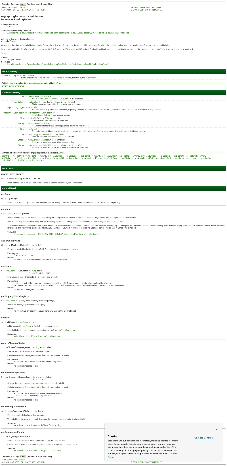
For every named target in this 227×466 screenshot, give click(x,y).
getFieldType (164, 156)
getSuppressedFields (37, 124)
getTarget (32, 129)
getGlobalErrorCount (12, 158)
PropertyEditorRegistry (15, 113)
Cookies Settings (203, 438)
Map (8, 107)
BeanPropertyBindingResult (65, 33)
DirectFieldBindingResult (101, 33)
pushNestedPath (163, 158)
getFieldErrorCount (90, 156)
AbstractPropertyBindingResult (40, 33)
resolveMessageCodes (37, 140)
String (12, 76)
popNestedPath (147, 158)
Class (57, 102)
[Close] (216, 429)
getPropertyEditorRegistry (41, 113)
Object (22, 107)
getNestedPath (50, 158)
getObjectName (66, 158)
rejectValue (205, 158)
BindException (84, 33)
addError (31, 97)
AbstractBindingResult (16, 33)
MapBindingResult (121, 33)
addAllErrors (8, 156)
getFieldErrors (131, 156)
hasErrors (80, 158)
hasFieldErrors (94, 158)
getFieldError (55, 156)
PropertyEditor (19, 102)
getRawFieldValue (36, 118)
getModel (31, 107)
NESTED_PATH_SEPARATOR (13, 86)
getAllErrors (23, 156)
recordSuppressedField (38, 134)
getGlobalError (197, 156)
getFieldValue (181, 156)
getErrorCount (39, 156)
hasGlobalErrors (130, 158)
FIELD (23, 10)
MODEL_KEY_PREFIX (25, 76)
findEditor (32, 102)
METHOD (41, 10)
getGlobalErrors (32, 158)
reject (177, 158)
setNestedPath (37, 160)
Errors (10, 27)
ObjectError (43, 97)
